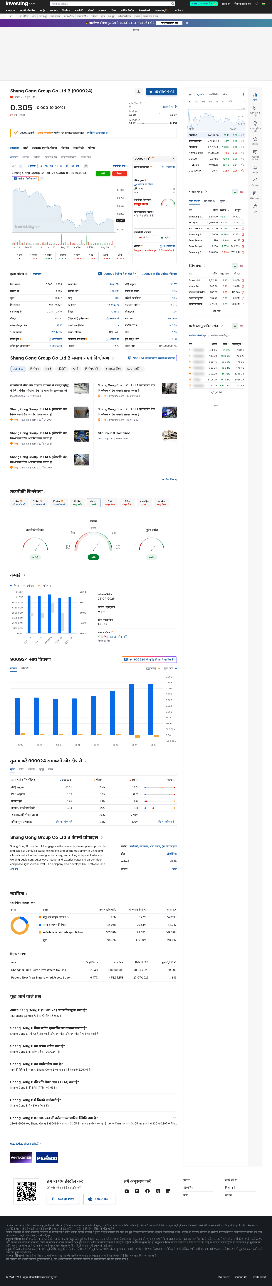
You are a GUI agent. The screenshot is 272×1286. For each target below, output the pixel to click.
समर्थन (228, 1195)
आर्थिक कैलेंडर (127, 10)
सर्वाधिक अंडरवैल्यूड (197, 335)
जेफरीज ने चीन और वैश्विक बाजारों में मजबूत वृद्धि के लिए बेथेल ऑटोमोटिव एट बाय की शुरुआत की (39, 387)
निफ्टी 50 (193, 135)
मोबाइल (186, 1180)
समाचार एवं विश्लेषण (44, 148)
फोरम (91, 148)
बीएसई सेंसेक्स (195, 141)
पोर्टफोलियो (188, 1187)
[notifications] (257, 3)
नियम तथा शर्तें (223, 1277)
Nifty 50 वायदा (196, 153)
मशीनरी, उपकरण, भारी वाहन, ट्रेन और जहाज (153, 846)
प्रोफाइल (25, 157)
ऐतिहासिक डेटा (51, 157)
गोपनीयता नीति (241, 1277)
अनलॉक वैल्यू (167, 106)
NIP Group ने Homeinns (114, 433)
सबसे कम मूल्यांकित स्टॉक (204, 326)
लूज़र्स (222, 201)
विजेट (185, 1195)
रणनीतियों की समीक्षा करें (97, 133)
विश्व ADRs (69, 16)
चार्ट (25, 148)
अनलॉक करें (66, 821)
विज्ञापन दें (230, 1187)
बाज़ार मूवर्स (196, 191)
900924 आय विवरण (30, 659)
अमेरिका (94, 16)
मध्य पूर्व (111, 16)
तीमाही (24, 668)
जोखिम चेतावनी (259, 1277)
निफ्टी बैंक (193, 147)
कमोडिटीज (214, 94)
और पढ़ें (14, 869)
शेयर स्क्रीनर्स (144, 10)
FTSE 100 (194, 164)
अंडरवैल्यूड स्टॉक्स (150, 16)
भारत (34, 16)
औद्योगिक (172, 853)
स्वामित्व (37, 157)
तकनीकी (78, 148)
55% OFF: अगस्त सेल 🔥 (203, 3)
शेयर (11, 16)
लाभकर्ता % (209, 201)
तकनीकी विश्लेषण (26, 491)
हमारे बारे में (231, 1180)
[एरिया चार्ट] (21, 166)
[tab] (19, 502)
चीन (174, 869)
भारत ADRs (82, 16)
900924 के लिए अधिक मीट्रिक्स (159, 273)
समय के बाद (56, 16)
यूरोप (103, 16)
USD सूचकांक (195, 170)
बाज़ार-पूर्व (43, 16)
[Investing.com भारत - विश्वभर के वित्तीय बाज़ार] (20, 3)
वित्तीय (65, 148)
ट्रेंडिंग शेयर (195, 265)
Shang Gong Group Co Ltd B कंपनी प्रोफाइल (54, 837)
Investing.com (105, 438)
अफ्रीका (137, 16)
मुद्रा (190, 94)
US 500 (193, 158)
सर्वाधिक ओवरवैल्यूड (220, 335)
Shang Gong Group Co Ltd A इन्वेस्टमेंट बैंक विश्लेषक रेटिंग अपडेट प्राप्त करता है (126, 387)
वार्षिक (13, 668)
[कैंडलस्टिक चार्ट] (14, 166)
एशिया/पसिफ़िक (124, 16)
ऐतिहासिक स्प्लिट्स (68, 157)
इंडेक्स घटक (86, 157)
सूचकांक (200, 94)
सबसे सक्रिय (194, 201)
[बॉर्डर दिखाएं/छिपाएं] (86, 166)
